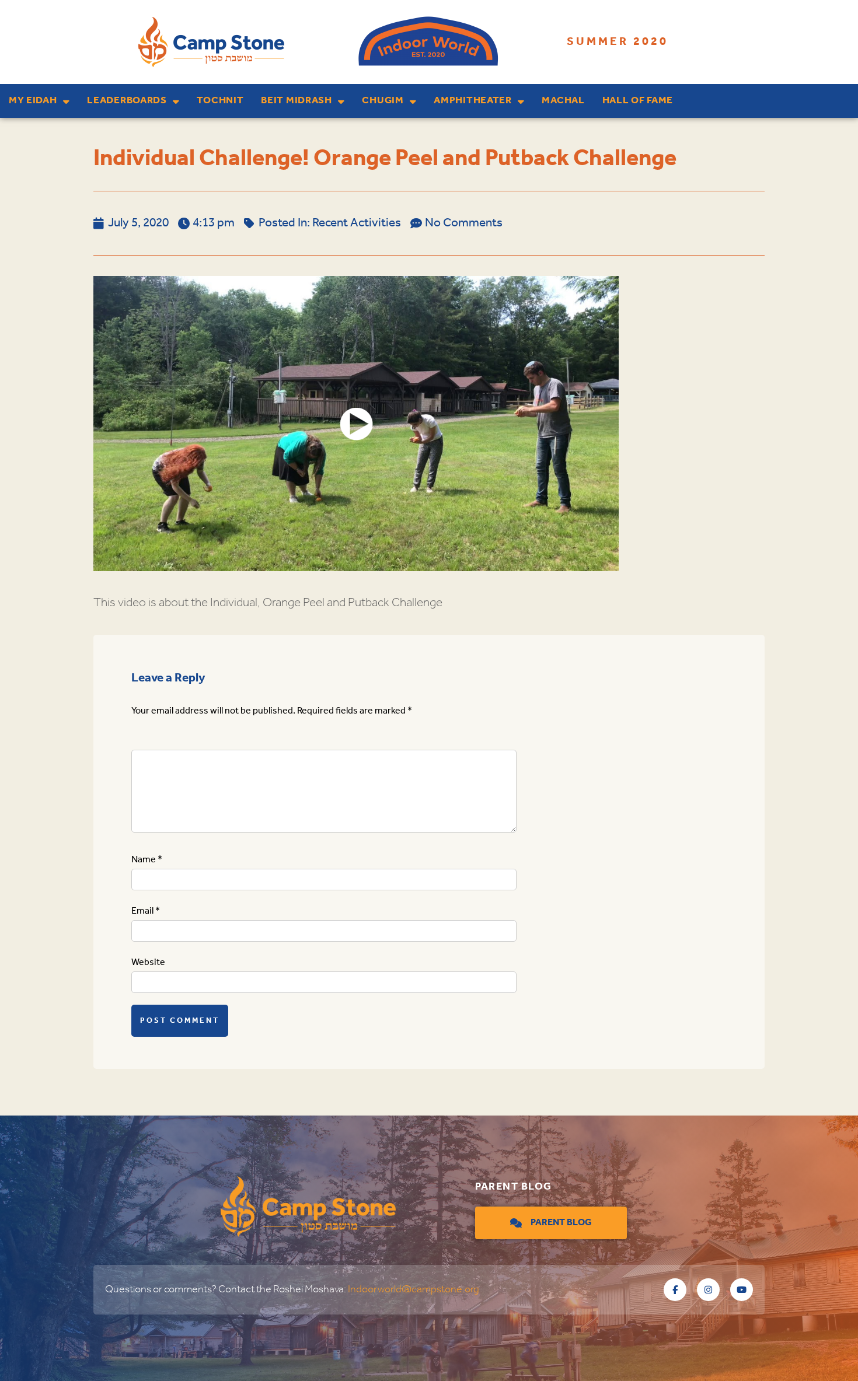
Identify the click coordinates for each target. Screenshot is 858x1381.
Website (148, 962)
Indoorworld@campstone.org (413, 1289)
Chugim (382, 100)
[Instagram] (708, 1289)
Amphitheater (472, 100)
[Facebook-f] (675, 1289)
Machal (563, 100)
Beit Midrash (296, 100)
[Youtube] (741, 1289)
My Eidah (33, 100)
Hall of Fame (637, 100)
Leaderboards (126, 100)
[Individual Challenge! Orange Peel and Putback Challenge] (356, 423)
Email (145, 911)
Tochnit (220, 100)
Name (146, 860)
